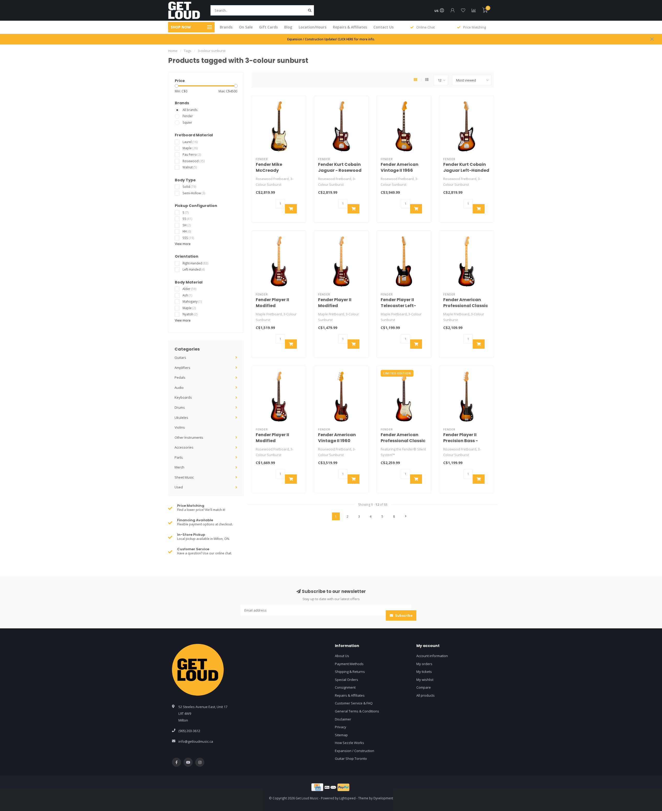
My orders (424, 663)
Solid (189, 186)
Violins (180, 427)
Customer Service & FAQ (354, 703)
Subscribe (403, 615)
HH (187, 231)
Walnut (190, 167)
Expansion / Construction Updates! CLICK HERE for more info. (331, 39)
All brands (190, 110)
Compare (423, 687)
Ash (187, 295)
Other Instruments (189, 437)
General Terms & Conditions (357, 711)
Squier (187, 122)
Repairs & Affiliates (350, 27)
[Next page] (406, 516)
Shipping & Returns (350, 671)
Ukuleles (181, 417)
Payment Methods (349, 663)
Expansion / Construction (354, 750)
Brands (226, 27)
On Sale (246, 27)
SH (187, 225)
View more (183, 244)
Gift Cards (268, 27)
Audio (179, 387)
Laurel (190, 142)
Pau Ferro (192, 154)
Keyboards (183, 397)
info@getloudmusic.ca (195, 741)
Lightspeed (347, 798)
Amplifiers (182, 367)
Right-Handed (195, 263)
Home (172, 50)
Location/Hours (312, 27)
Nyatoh (190, 314)
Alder (190, 289)
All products (425, 695)
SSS (188, 238)
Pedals (180, 377)
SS (187, 219)
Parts (179, 457)
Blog (288, 27)
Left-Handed (194, 269)
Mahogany (192, 301)
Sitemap (341, 735)
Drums (180, 407)
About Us (342, 655)
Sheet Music (184, 477)
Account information (432, 655)
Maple (190, 148)
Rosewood (194, 161)
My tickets (424, 671)
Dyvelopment (383, 798)
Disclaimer (343, 719)
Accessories (184, 447)
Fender (188, 116)
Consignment (345, 687)
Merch (179, 467)
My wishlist (424, 679)
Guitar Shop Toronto (351, 758)
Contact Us (383, 27)
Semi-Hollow (194, 193)
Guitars (180, 357)
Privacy (340, 727)
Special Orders (346, 679)
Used (179, 487)
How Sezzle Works (349, 742)
